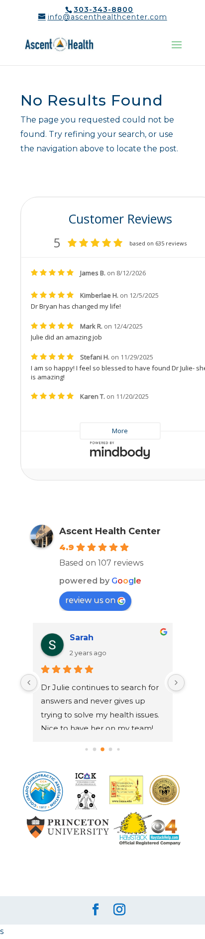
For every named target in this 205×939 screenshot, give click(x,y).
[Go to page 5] (110, 749)
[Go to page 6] (118, 749)
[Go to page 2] (86, 749)
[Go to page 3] (95, 749)
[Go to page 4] (102, 749)
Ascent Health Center (110, 531)
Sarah (82, 637)
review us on (90, 600)
